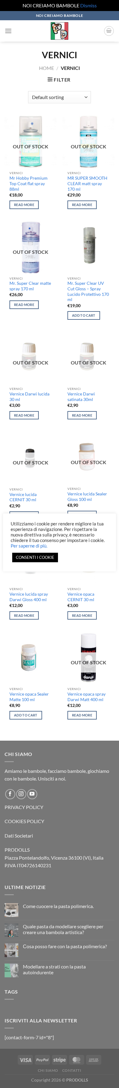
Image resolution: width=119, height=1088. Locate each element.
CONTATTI (71, 1070)
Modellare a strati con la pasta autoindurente (54, 969)
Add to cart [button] (84, 315)
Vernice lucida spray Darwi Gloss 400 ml (28, 597)
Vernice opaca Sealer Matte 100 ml (29, 697)
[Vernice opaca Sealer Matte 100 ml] (30, 658)
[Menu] (8, 30)
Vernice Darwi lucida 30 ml (29, 396)
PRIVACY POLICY (24, 807)
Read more (24, 205)
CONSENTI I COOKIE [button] (35, 557)
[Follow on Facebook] (10, 794)
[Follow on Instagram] (21, 794)
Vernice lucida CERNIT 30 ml (23, 497)
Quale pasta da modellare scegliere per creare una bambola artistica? (63, 929)
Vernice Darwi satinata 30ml (81, 396)
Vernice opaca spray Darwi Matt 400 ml (86, 697)
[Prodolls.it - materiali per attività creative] (59, 31)
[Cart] (109, 31)
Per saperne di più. (29, 545)
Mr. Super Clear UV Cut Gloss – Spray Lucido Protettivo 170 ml (88, 291)
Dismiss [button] (88, 5)
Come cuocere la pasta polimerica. (58, 906)
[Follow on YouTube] (32, 794)
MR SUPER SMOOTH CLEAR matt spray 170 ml (87, 183)
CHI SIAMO (48, 1070)
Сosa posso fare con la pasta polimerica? (65, 946)
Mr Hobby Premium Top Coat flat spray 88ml (28, 183)
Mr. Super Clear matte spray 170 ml (30, 286)
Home (46, 68)
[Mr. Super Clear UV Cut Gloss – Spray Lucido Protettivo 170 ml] (88, 247)
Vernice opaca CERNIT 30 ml (80, 597)
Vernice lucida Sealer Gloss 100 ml (87, 496)
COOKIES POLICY (24, 821)
